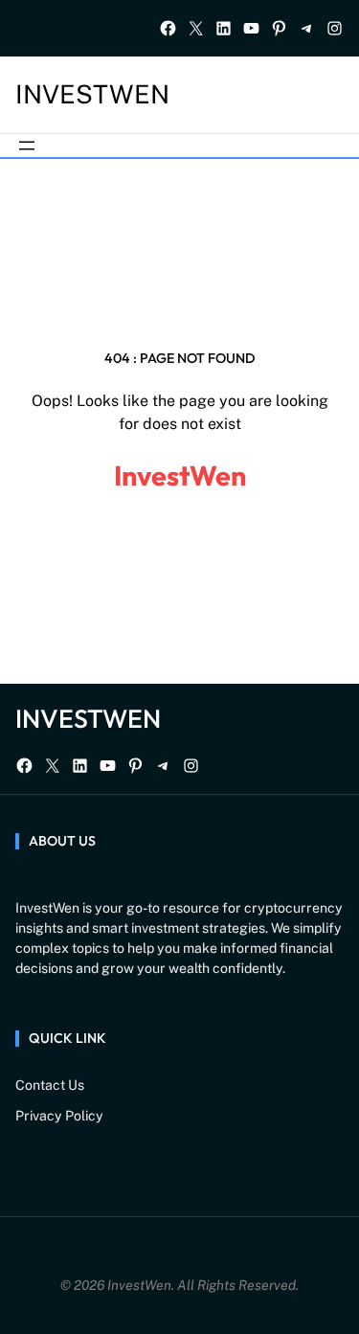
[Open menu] (26, 145)
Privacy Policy (59, 1115)
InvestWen (92, 94)
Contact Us (49, 1085)
